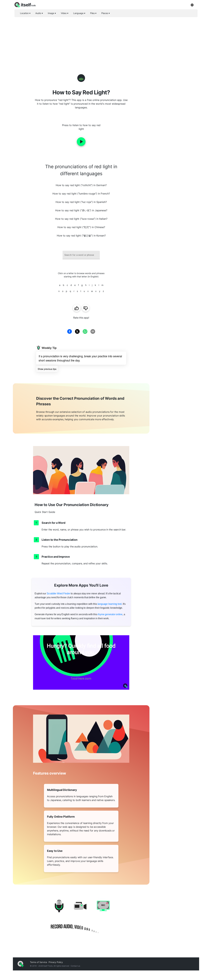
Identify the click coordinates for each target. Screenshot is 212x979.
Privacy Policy (56, 962)
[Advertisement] (106, 40)
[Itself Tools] (81, 918)
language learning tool (110, 604)
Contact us (75, 966)
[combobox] (81, 255)
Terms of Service (38, 962)
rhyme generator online (110, 614)
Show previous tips (47, 368)
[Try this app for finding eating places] (81, 662)
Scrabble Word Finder (58, 593)
